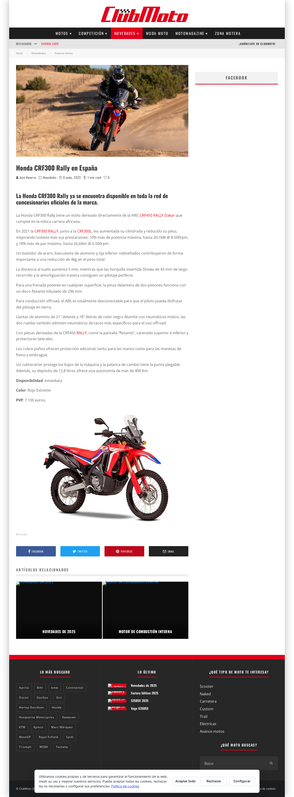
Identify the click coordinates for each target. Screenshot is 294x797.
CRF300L (84, 231)
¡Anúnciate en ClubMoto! (257, 44)
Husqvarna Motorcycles (36, 717)
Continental (74, 688)
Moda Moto (157, 33)
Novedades (125, 33)
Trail (203, 716)
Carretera (208, 701)
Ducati (24, 697)
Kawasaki (69, 717)
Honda (22, 534)
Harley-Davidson (31, 707)
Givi (59, 697)
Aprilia (24, 688)
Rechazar (213, 781)
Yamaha (62, 747)
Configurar (242, 781)
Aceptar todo (185, 781)
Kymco (38, 727)
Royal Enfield (48, 737)
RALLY (81, 332)
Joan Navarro (27, 177)
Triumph (25, 747)
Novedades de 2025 (144, 685)
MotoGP (25, 737)
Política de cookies (264, 788)
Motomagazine (190, 33)
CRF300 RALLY (46, 231)
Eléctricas (208, 723)
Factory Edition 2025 (144, 692)
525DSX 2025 (50, 44)
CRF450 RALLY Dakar (157, 215)
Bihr (40, 688)
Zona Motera (228, 33)
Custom (206, 708)
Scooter (206, 686)
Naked (205, 693)
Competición (91, 33)
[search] (271, 763)
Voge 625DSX (139, 708)
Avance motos (212, 731)
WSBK (44, 747)
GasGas (42, 697)
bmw (54, 688)
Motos (62, 33)
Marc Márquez (62, 727)
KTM (22, 727)
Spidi (70, 737)
